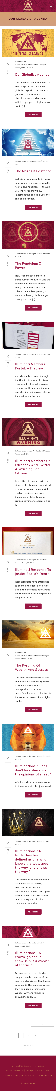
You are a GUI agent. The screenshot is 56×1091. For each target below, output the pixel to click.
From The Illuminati (24, 65)
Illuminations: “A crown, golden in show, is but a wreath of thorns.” (32, 959)
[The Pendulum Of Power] (28, 235)
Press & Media (29, 1076)
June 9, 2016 (24, 454)
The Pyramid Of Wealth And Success (31, 667)
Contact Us (45, 1076)
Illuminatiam (21, 62)
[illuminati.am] (28, 6)
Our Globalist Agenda (32, 74)
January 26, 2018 (26, 68)
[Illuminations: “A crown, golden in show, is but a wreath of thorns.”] (28, 932)
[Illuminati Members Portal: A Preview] (28, 335)
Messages (42, 65)
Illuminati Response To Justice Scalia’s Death (33, 572)
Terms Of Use (11, 1076)
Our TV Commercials (15, 1070)
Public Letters (41, 560)
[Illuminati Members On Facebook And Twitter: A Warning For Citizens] (28, 432)
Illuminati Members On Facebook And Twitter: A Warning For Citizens (33, 467)
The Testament (26, 1066)
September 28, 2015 (22, 946)
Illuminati (34, 65)
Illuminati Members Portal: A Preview (30, 366)
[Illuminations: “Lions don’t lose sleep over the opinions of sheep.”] (28, 737)
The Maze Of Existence (33, 171)
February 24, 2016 (26, 659)
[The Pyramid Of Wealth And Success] (28, 634)
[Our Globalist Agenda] (28, 43)
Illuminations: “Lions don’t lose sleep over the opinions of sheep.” (33, 770)
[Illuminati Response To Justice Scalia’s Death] (28, 541)
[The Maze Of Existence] (28, 142)
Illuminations (36, 656)
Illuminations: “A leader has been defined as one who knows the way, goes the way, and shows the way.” (31, 861)
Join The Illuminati (42, 1070)
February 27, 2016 (26, 563)
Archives (15, 1066)
